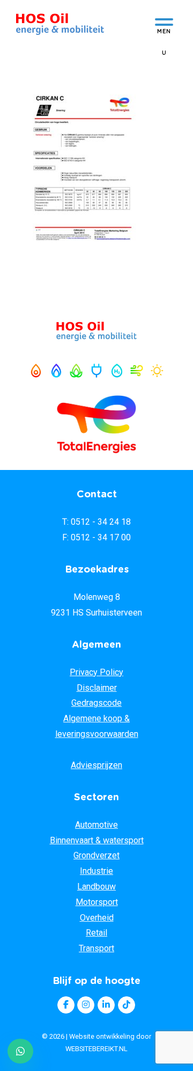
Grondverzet (96, 855)
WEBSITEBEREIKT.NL (96, 1049)
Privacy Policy (96, 672)
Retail (96, 933)
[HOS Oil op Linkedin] (106, 1005)
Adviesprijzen (96, 765)
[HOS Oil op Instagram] (85, 1005)
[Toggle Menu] (164, 24)
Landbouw (96, 886)
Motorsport (97, 902)
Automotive (96, 825)
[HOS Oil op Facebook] (66, 1005)
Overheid (97, 918)
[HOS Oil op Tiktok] (126, 1005)
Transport (96, 948)
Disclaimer (97, 688)
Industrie (96, 871)
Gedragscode (96, 703)
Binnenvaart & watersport (97, 840)
